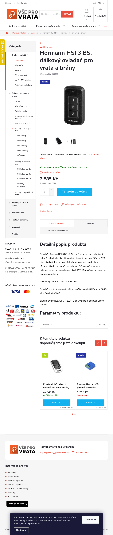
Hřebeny (21, 155)
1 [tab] (72, 414)
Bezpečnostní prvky (23, 123)
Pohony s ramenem (21, 184)
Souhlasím (90, 519)
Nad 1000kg (22, 150)
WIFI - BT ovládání (23, 80)
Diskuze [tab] (90, 223)
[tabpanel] (57, 380)
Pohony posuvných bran (23, 129)
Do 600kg (21, 140)
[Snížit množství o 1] (51, 194)
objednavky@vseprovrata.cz (56, 452)
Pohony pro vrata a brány (20, 94)
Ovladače (19, 60)
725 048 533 (81, 452)
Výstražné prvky (22, 106)
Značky (15, 234)
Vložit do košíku (77, 191)
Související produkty (55, 231)
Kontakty (8, 3)
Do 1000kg (22, 145)
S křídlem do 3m (24, 174)
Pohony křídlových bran (22, 162)
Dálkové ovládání (20, 55)
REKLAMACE (14, 496)
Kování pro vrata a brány (20, 204)
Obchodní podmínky (16, 484)
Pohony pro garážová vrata (24, 193)
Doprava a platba (15, 480)
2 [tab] (75, 414)
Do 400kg (21, 135)
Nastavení (21, 530)
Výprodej (16, 227)
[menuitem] (19, 26)
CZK (99, 3)
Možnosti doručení (52, 172)
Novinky (11, 492)
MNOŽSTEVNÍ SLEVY (14, 258)
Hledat (66, 14)
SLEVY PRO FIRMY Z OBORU (18, 249)
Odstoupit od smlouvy (17, 503)
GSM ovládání (21, 75)
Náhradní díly (18, 212)
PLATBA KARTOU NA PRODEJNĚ (20, 268)
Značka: (47, 211)
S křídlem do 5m (24, 178)
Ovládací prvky (21, 111)
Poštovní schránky (20, 220)
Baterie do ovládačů (23, 85)
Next (104, 343)
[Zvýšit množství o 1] (51, 190)
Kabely (17, 101)
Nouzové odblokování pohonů (24, 117)
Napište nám (22, 3)
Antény (18, 70)
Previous (98, 343)
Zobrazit (57, 402)
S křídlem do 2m (24, 169)
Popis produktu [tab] (56, 223)
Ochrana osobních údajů (18, 488)
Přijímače (19, 65)
